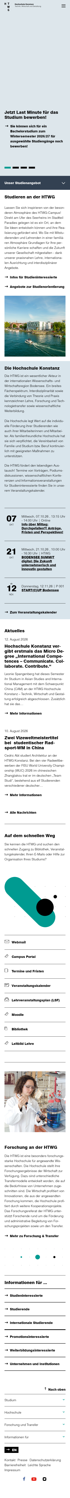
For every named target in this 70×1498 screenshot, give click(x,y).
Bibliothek (20, 1029)
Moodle (18, 1015)
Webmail (19, 942)
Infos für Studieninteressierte (33, 277)
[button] (64, 5)
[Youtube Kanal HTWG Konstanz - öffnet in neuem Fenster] (35, 1479)
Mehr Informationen (26, 713)
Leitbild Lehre (23, 1044)
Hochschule (12, 1412)
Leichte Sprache (39, 1465)
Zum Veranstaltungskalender (33, 612)
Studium (10, 1400)
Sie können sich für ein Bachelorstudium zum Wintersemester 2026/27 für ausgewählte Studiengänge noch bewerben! (36, 136)
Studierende (20, 1309)
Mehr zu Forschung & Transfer (34, 1236)
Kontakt (9, 1460)
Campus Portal (24, 957)
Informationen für (16, 1437)
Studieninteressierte (26, 1295)
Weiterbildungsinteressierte (32, 1350)
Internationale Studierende (31, 1323)
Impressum (12, 1470)
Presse (22, 1460)
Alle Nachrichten (23, 812)
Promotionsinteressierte (29, 1337)
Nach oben (57, 1389)
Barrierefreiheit (15, 1465)
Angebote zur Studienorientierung (37, 287)
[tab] (7, 168)
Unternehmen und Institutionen (34, 1364)
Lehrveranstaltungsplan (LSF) (36, 1000)
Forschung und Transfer (21, 1425)
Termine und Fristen (28, 971)
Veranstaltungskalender (31, 986)
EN (14, 1450)
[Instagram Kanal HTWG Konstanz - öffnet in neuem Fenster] (45, 1479)
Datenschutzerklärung (45, 1460)
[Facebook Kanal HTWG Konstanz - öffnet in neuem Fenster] (25, 1479)
